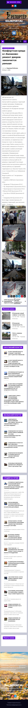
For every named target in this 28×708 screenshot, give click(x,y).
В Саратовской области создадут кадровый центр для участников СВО (16, 353)
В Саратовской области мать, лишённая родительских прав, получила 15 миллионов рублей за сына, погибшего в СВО (13, 363)
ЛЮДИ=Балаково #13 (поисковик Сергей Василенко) (14, 619)
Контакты (18, 702)
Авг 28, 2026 (15, 316)
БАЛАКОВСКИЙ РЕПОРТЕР (8, 48)
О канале (14, 702)
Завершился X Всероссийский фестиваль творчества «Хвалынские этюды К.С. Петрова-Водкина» (13, 422)
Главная (9, 702)
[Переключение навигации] (17, 41)
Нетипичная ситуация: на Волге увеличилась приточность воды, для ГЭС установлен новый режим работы (14, 375)
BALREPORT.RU (14, 20)
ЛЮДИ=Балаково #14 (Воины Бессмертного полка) (15, 606)
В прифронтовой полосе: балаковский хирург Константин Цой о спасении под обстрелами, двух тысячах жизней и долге (13, 485)
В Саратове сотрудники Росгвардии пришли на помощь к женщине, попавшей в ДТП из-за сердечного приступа (13, 387)
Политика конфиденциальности (14, 705)
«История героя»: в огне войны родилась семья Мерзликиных (15, 578)
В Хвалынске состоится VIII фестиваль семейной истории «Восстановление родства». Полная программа (13, 434)
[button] (21, 41)
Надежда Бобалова (12, 68)
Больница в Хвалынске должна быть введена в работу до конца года (15, 465)
